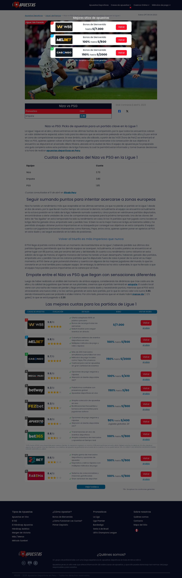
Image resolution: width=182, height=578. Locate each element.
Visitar (121, 26)
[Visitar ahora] (64, 27)
